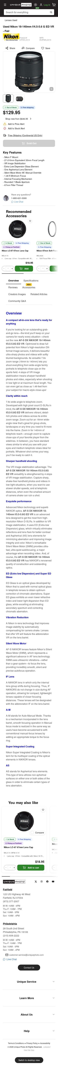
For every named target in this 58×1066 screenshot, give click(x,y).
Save (47, 48)
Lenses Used (11, 20)
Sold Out (31, 143)
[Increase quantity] (12, 268)
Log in (47, 4)
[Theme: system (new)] (35, 5)
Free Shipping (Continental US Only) (25, 135)
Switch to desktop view (29, 1060)
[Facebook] (47, 881)
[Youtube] (53, 881)
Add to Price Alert (16, 123)
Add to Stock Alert (16, 128)
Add (26, 268)
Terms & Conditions (16, 1043)
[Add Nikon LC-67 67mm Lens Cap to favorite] (30, 221)
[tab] (13, 280)
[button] (54, 5)
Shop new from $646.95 (16, 118)
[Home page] (20, 5)
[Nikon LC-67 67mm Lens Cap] (24, 821)
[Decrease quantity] (4, 268)
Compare (30, 48)
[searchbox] (29, 12)
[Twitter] (36, 881)
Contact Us (29, 967)
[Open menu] (5, 5)
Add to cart (33, 867)
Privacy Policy (32, 1043)
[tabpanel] (29, 546)
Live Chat (18, 201)
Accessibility (45, 1043)
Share (12, 48)
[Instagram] (41, 881)
